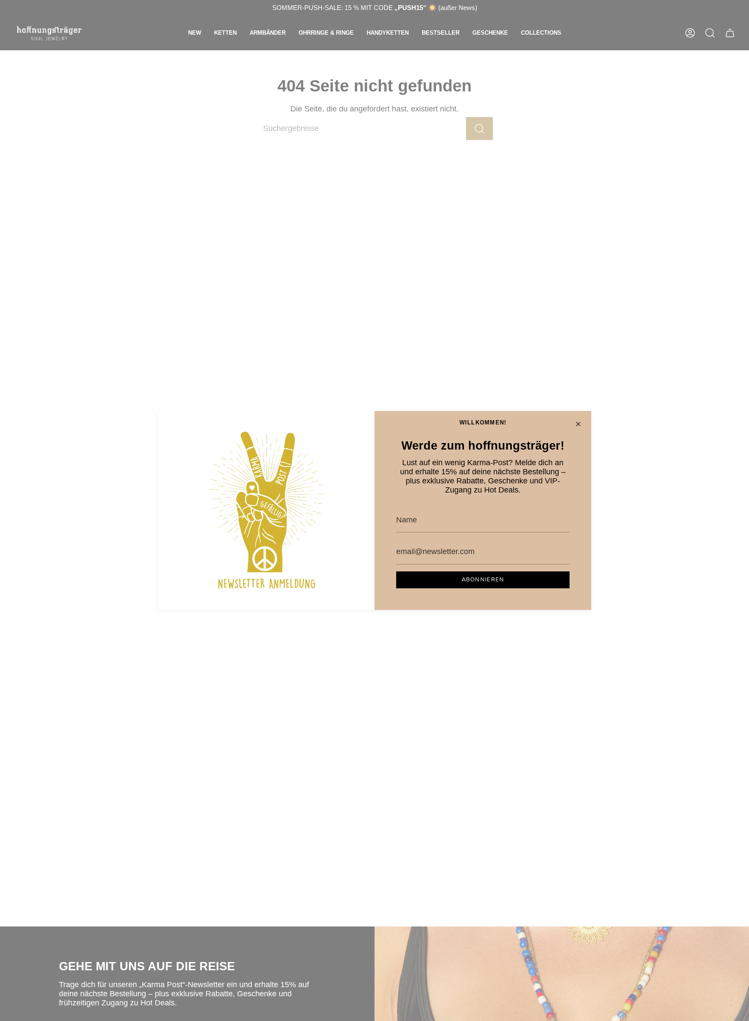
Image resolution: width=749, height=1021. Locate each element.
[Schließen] (578, 424)
